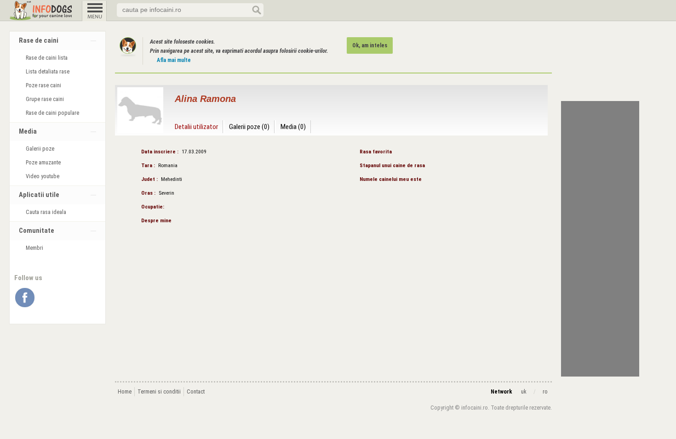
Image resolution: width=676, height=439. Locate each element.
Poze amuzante (43, 162)
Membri (34, 248)
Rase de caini (38, 41)
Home (125, 391)
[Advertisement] (600, 239)
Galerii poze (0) (249, 127)
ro (545, 391)
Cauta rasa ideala (46, 212)
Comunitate (36, 231)
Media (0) (293, 127)
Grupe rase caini (45, 99)
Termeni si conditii (159, 391)
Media (28, 131)
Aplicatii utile (39, 195)
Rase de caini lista (47, 58)
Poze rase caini (43, 85)
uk (524, 391)
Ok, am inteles (369, 45)
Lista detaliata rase (47, 71)
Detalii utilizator (196, 127)
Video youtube (42, 176)
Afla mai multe (174, 60)
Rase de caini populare (52, 113)
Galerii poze (40, 149)
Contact (196, 391)
